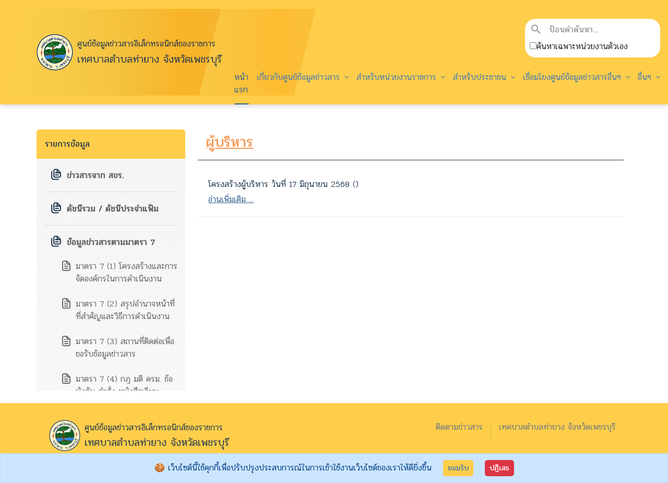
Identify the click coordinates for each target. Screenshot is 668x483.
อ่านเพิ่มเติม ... (231, 199)
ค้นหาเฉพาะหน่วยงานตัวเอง (582, 46)
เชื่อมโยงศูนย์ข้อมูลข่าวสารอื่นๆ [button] (573, 77)
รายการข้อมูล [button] (67, 143)
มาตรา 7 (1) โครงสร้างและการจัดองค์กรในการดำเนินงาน (126, 272)
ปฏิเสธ (499, 468)
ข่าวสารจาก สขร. (95, 175)
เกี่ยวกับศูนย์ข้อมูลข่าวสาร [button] (300, 77)
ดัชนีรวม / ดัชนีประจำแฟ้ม (113, 208)
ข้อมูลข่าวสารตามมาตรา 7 (111, 242)
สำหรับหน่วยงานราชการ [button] (397, 77)
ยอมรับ (458, 468)
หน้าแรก (241, 83)
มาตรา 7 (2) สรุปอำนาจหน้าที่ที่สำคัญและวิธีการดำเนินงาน (125, 310)
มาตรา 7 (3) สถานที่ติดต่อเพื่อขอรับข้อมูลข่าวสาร (125, 347)
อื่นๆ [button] (646, 77)
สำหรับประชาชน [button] (481, 77)
